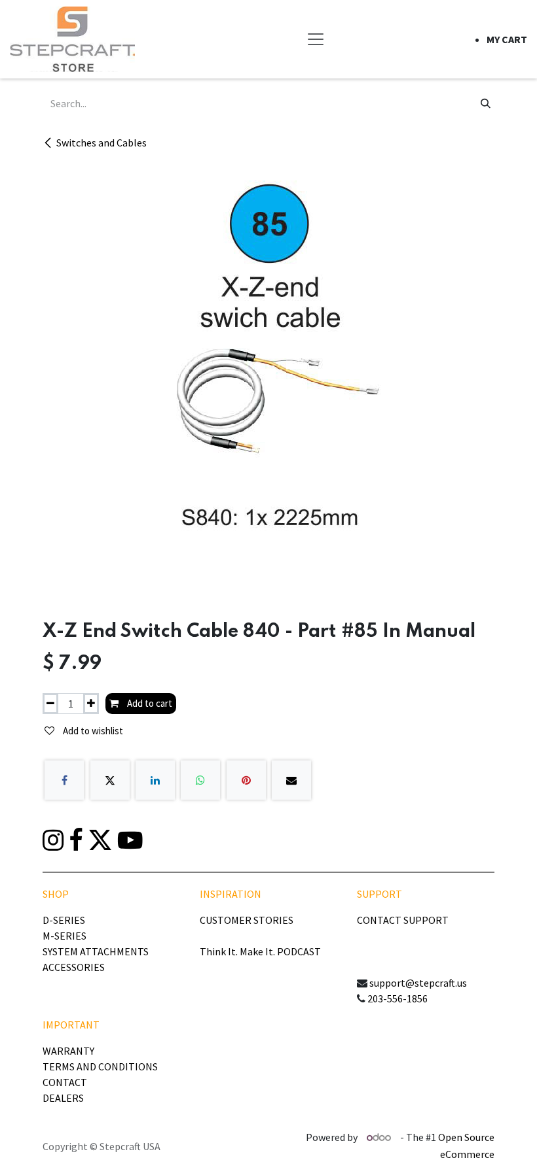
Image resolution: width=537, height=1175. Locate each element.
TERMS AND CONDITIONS (100, 1066)
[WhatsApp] (200, 780)
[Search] (485, 103)
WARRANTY (68, 1050)
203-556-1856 (397, 998)
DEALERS (63, 1097)
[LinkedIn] (155, 780)
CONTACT (65, 1082)
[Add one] (91, 704)
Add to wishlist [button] (92, 730)
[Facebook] (64, 780)
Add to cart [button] (148, 703)
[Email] (291, 780)
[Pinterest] (246, 780)
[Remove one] (50, 704)
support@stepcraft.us (418, 982)
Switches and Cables (101, 142)
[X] (110, 780)
